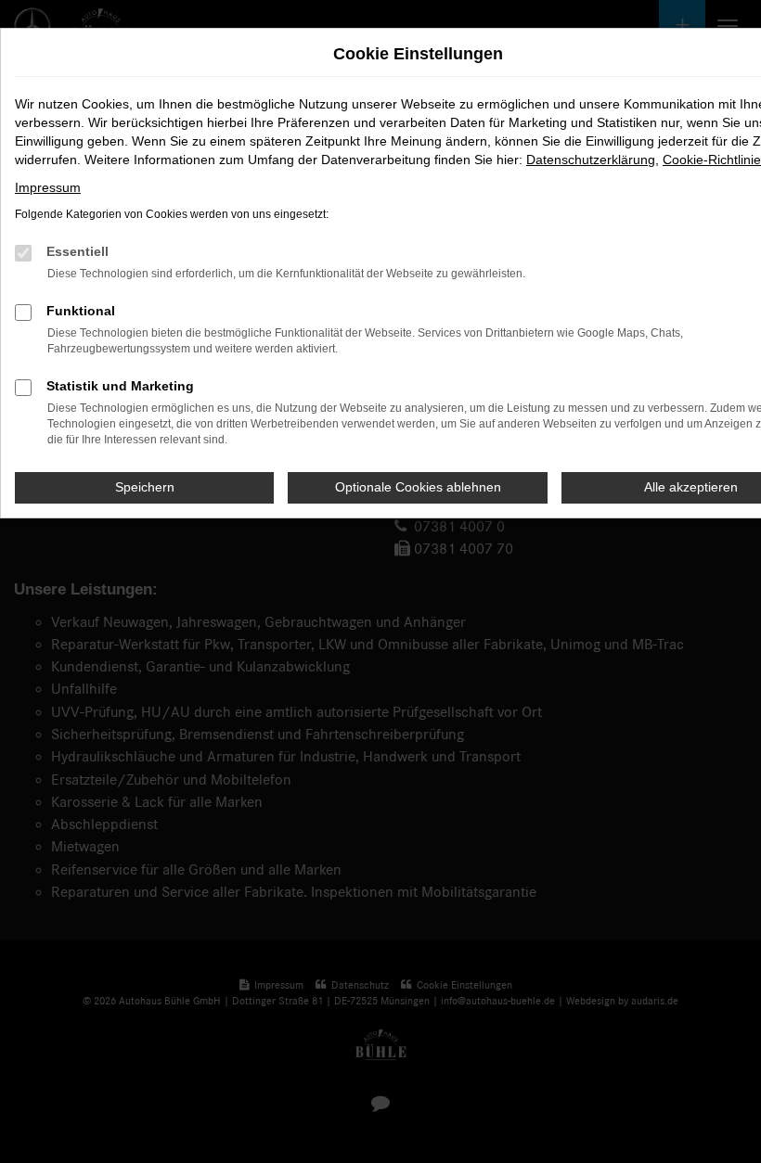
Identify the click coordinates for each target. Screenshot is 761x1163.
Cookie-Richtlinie (712, 159)
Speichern (144, 486)
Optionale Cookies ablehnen (418, 486)
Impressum (48, 187)
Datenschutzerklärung (590, 159)
